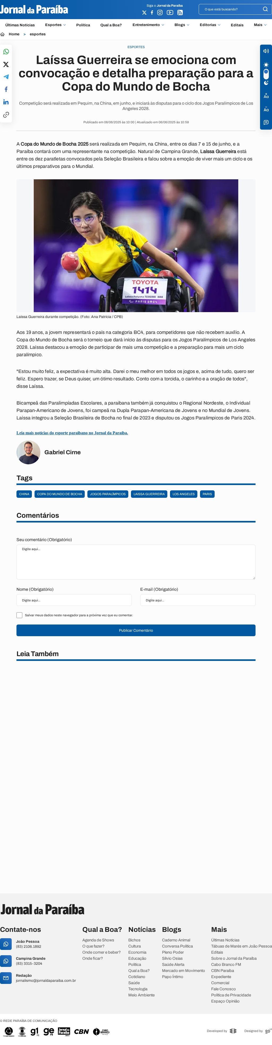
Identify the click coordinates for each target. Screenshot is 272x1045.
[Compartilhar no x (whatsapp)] (6, 65)
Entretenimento (146, 25)
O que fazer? (93, 946)
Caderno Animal (176, 940)
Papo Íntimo (172, 977)
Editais (237, 25)
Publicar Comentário (136, 630)
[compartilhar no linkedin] (5, 102)
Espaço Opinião (225, 1001)
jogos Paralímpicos (108, 494)
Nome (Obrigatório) (35, 589)
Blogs (180, 25)
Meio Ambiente (141, 995)
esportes (38, 34)
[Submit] (265, 9)
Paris (207, 494)
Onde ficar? (92, 959)
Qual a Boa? (111, 25)
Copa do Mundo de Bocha (59, 494)
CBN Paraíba (222, 971)
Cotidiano (136, 977)
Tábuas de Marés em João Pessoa (241, 946)
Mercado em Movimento (183, 971)
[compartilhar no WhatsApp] (6, 52)
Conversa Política (177, 946)
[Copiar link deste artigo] (6, 115)
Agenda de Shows (98, 940)
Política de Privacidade (231, 995)
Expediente (221, 977)
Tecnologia (137, 989)
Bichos (134, 940)
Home (14, 34)
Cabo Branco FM (226, 965)
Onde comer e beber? (101, 952)
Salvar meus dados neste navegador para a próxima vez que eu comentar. (79, 615)
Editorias (208, 25)
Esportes (53, 25)
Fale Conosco (223, 989)
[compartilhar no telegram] (6, 77)
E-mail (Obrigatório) (159, 589)
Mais (258, 25)
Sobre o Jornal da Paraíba (234, 959)
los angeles (184, 494)
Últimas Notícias (20, 25)
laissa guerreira (149, 494)
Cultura (134, 946)
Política (83, 25)
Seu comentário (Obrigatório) (44, 539)
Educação (137, 959)
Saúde (134, 983)
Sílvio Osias (172, 959)
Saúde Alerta (173, 965)
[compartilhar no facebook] (6, 90)
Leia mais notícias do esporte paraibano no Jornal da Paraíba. (72, 433)
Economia (137, 952)
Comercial (220, 983)
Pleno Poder (173, 952)
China (24, 494)
